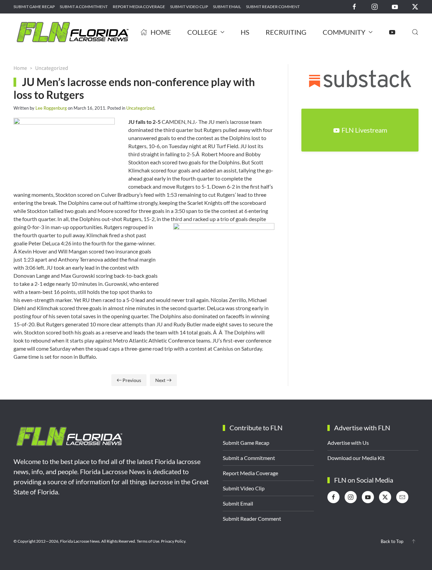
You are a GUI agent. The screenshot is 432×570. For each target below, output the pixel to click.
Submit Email (227, 6)
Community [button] (344, 32)
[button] (415, 32)
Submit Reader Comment (273, 6)
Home (161, 32)
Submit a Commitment (84, 6)
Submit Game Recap (34, 6)
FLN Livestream (364, 130)
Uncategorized (140, 108)
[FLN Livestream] (392, 32)
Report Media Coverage (139, 6)
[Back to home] (73, 32)
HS (245, 32)
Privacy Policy (173, 541)
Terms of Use (148, 541)
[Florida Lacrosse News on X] (415, 6)
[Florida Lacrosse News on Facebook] (354, 6)
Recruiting (286, 32)
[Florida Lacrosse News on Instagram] (374, 6)
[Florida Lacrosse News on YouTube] (395, 6)
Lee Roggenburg (51, 108)
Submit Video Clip (189, 6)
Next (160, 380)
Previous (132, 380)
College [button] (202, 32)
